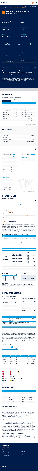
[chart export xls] (33, 201)
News (3, 451)
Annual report (11, 399)
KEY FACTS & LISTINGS (23, 89)
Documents (33, 89)
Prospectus (10, 395)
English (23, 395)
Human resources (5, 455)
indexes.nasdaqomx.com (30, 141)
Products (6, 7)
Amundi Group (5, 454)
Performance (13, 89)
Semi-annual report (11, 401)
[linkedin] (3, 466)
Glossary (21, 454)
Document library (23, 451)
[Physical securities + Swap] (34, 299)
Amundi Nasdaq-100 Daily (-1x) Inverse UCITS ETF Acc (19, 7)
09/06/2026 (30, 397)
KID (9, 397)
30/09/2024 (30, 399)
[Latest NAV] (8, 22)
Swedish (23, 397)
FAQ (20, 452)
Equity (10, 7)
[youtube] (5, 466)
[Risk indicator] (10, 344)
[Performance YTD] (25, 22)
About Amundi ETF (5, 452)
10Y (20, 203)
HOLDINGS (4, 89)
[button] (33, 6)
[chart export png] (35, 201)
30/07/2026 (30, 395)
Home (3, 7)
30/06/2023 (30, 401)
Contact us (4, 462)
